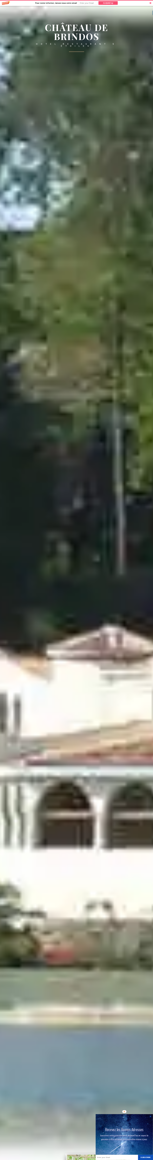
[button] (76, 3)
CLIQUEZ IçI (108, 3)
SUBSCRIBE (145, 1157)
